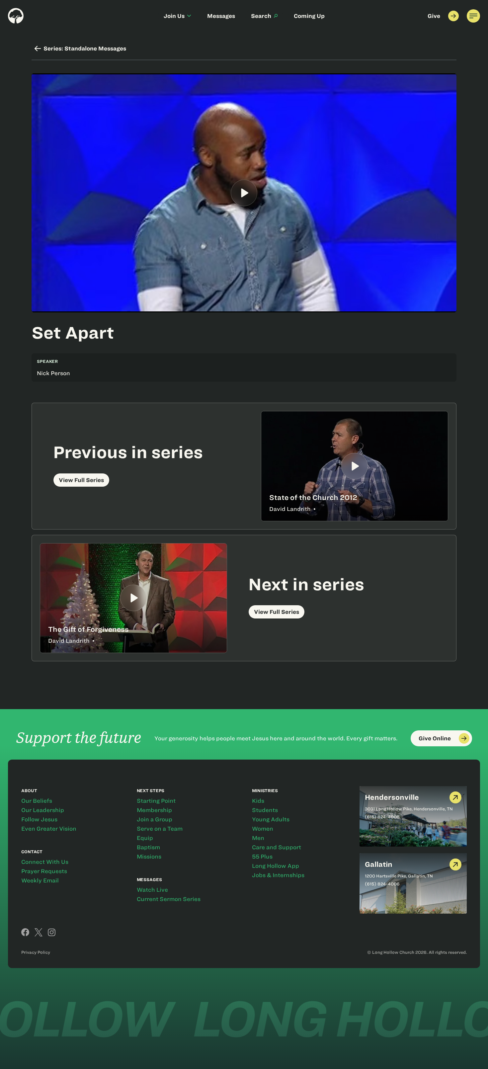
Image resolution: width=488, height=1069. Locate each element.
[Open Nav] (473, 16)
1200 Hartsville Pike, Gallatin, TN (399, 875)
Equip (145, 838)
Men (258, 838)
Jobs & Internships (278, 875)
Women (262, 829)
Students (265, 810)
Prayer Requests (44, 871)
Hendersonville (392, 797)
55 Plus (262, 857)
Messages (221, 16)
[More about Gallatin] (455, 864)
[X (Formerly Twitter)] (38, 932)
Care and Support (276, 847)
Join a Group (154, 819)
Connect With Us (44, 862)
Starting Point (156, 801)
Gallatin (378, 864)
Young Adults (270, 819)
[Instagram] (52, 932)
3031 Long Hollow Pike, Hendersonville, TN (409, 808)
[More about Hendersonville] (455, 797)
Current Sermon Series (169, 899)
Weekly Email (40, 880)
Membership (154, 810)
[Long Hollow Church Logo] (16, 16)
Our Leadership (42, 810)
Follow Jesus (39, 819)
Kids (258, 801)
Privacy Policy (35, 952)
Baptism (148, 847)
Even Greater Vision (48, 829)
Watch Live (152, 890)
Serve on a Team (160, 829)
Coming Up (309, 16)
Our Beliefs (36, 801)
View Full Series (81, 480)
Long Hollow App (275, 866)
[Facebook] (25, 932)
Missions (149, 857)
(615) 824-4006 (382, 816)
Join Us (174, 16)
